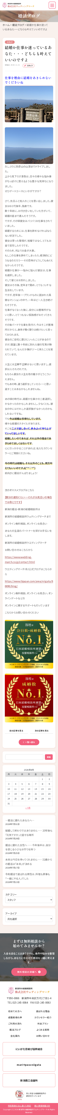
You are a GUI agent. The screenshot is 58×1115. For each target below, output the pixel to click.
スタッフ (30, 65)
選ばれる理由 (43, 1011)
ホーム (6, 25)
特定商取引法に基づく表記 (19, 1105)
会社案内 (15, 1035)
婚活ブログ (18, 25)
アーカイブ (11, 913)
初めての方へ (15, 1011)
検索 (49, 757)
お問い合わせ (43, 1035)
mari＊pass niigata (29, 1064)
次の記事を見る (41, 730)
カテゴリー (11, 894)
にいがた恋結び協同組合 (29, 1049)
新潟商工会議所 (29, 1080)
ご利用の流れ (15, 1023)
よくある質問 (43, 1029)
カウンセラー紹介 (43, 1017)
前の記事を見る (16, 730)
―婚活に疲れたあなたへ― (19, 820)
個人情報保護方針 (42, 1105)
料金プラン (43, 1023)
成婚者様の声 (15, 1017)
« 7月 (27, 807)
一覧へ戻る (30, 742)
